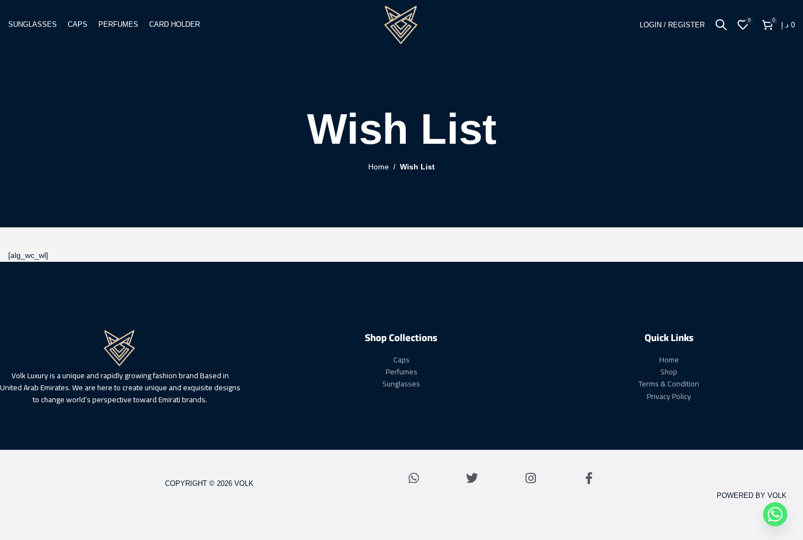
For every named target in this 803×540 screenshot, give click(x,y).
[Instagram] (530, 478)
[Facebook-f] (589, 478)
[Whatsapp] (414, 478)
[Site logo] (401, 24)
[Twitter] (472, 478)
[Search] (721, 25)
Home (378, 166)
